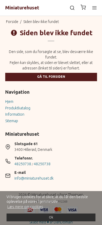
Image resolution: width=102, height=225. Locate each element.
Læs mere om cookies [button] (25, 207)
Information (14, 114)
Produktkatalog (17, 108)
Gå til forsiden (51, 76)
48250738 (22, 164)
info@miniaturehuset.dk (34, 178)
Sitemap (11, 121)
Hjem (9, 101)
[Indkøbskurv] (83, 8)
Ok (51, 217)
